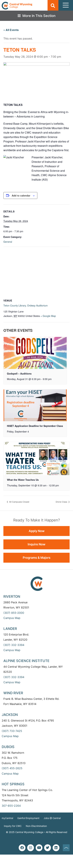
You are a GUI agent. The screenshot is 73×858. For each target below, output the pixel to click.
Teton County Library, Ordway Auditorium (25, 305)
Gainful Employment (28, 818)
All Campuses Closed (19, 501)
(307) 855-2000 (13, 612)
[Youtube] (39, 847)
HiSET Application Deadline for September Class (35, 426)
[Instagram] (30, 847)
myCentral (7, 818)
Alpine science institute (26, 661)
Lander (10, 629)
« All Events (11, 30)
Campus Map (11, 618)
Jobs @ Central (52, 818)
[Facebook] (22, 847)
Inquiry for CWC (13, 825)
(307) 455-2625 (12, 768)
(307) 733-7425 (12, 731)
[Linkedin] (56, 847)
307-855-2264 (11, 805)
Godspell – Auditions (19, 373)
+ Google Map (48, 316)
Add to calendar (21, 195)
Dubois (8, 747)
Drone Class (62, 501)
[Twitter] (47, 847)
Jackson (10, 715)
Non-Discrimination (36, 825)
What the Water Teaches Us (23, 479)
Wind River (13, 693)
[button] (53, 5)
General (7, 241)
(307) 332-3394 (13, 645)
